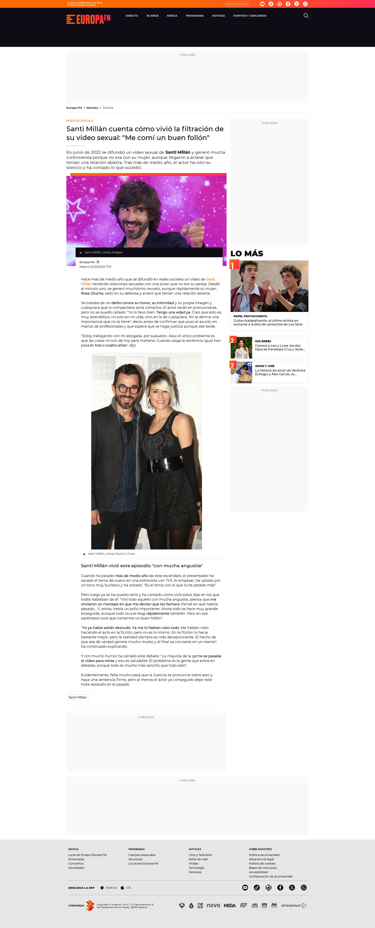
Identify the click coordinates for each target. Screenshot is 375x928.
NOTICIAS (218, 15)
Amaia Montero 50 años (81, 5)
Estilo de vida (198, 859)
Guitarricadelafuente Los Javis (84, 2)
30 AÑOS (152, 15)
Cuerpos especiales (142, 855)
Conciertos (76, 863)
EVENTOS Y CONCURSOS (249, 15)
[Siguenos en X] (292, 889)
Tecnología (196, 868)
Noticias (93, 108)
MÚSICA (172, 15)
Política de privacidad (264, 855)
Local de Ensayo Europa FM (87, 855)
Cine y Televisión (200, 855)
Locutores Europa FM (143, 863)
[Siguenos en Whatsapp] (305, 4)
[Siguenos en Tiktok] (271, 4)
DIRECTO (132, 15)
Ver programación (237, 3)
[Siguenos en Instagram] (279, 4)
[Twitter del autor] (97, 262)
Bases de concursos (263, 868)
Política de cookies (262, 863)
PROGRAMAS (195, 15)
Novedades (76, 868)
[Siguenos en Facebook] (288, 4)
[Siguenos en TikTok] (257, 889)
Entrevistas (76, 859)
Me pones (135, 859)
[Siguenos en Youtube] (262, 4)
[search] (306, 15)
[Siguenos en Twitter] (296, 4)
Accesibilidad (258, 872)
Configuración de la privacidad (270, 876)
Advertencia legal (261, 859)
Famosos (195, 872)
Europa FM (74, 108)
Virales (193, 863)
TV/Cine (108, 108)
